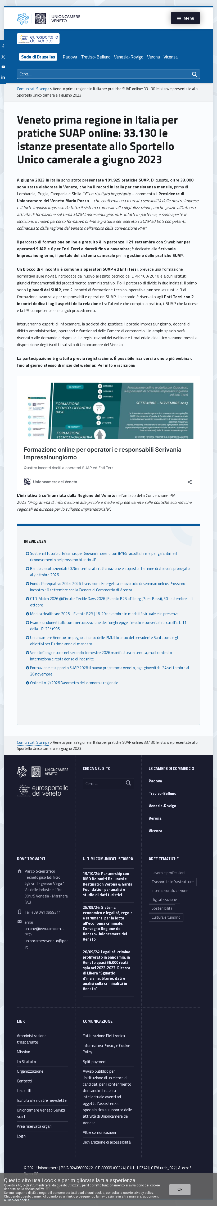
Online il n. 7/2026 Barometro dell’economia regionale (74, 683)
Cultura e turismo (166, 917)
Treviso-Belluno (96, 56)
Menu (189, 18)
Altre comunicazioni (99, 1132)
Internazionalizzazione (170, 891)
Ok (180, 1189)
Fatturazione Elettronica (104, 1036)
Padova (70, 56)
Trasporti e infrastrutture (173, 882)
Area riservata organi (34, 1126)
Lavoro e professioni (168, 873)
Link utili (24, 1091)
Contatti (24, 1081)
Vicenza (171, 56)
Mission (23, 1052)
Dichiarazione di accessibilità (107, 1142)
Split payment (95, 1062)
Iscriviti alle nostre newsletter (42, 1100)
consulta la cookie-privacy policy (129, 1193)
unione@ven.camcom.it (44, 929)
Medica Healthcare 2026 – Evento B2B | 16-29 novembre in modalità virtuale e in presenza (104, 614)
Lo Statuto (26, 1062)
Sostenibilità (162, 908)
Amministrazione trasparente (32, 1039)
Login (21, 1136)
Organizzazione (30, 1071)
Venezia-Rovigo (128, 56)
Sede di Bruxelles (38, 56)
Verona (153, 56)
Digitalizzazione (164, 900)
